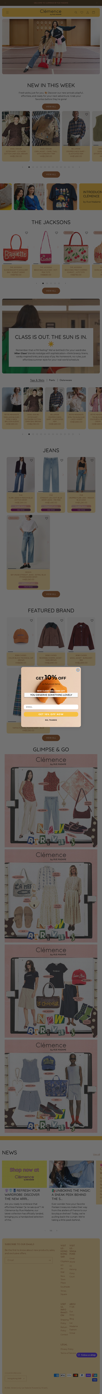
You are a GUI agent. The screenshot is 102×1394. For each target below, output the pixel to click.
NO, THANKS (51, 720)
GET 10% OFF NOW (51, 714)
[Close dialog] (78, 670)
